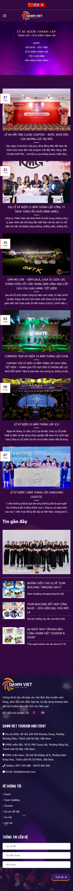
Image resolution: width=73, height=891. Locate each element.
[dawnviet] (32, 16)
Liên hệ (8, 823)
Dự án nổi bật (12, 811)
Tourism (8, 805)
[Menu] (5, 16)
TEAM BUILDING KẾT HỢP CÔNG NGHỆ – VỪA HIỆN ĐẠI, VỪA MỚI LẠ (48, 608)
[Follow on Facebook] (35, 712)
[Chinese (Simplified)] (31, 4)
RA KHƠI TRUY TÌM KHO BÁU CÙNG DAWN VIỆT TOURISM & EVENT (46, 633)
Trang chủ (23, 35)
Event (7, 794)
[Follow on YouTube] (44, 712)
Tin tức (8, 817)
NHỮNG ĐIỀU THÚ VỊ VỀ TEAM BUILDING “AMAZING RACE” (46, 585)
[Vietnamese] (42, 4)
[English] (36, 4)
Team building (12, 800)
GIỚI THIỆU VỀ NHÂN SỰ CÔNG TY (27, 565)
